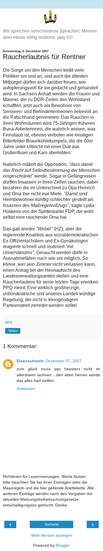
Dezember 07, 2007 (63, 361)
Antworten (26, 388)
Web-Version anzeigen (51, 535)
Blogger (62, 545)
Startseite (51, 524)
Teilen (12, 331)
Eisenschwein (30, 361)
